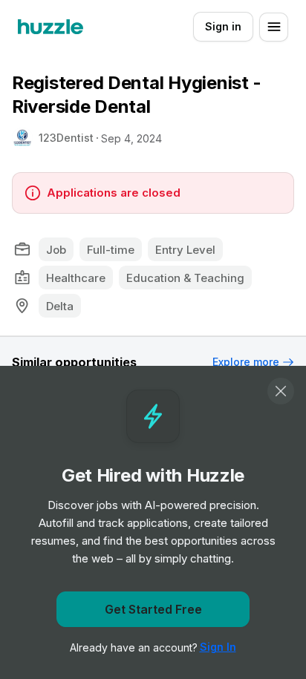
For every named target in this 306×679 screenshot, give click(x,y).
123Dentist (66, 137)
